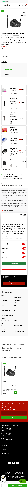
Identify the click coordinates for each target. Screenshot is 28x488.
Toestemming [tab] (5, 219)
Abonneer (14, 417)
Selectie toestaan (14, 267)
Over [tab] (23, 219)
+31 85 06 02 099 (9, 429)
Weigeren (14, 272)
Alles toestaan (14, 263)
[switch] (24, 248)
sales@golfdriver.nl (10, 276)
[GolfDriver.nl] (9, 5)
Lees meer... (4, 46)
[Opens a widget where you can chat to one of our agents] (23, 481)
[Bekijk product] (15, 392)
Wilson (15, 295)
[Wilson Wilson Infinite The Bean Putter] (10, 370)
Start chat (14, 283)
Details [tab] (14, 219)
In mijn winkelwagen (17, 485)
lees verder (8, 390)
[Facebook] (9, 463)
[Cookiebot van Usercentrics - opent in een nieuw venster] (20, 215)
